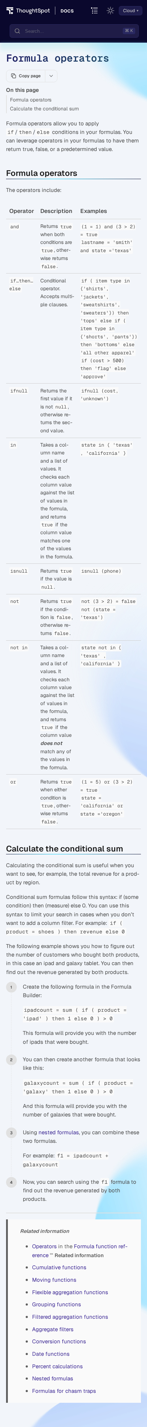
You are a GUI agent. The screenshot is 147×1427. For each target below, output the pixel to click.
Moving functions (54, 1279)
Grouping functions (56, 1304)
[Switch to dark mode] (110, 10)
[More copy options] (51, 76)
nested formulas (59, 1132)
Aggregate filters (53, 1329)
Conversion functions (59, 1341)
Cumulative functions (59, 1267)
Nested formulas (52, 1378)
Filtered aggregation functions (70, 1316)
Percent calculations (57, 1366)
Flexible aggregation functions (70, 1292)
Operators (44, 1246)
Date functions (51, 1353)
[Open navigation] (94, 11)
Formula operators (30, 100)
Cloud (129, 11)
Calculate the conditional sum (44, 108)
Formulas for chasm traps (64, 1390)
